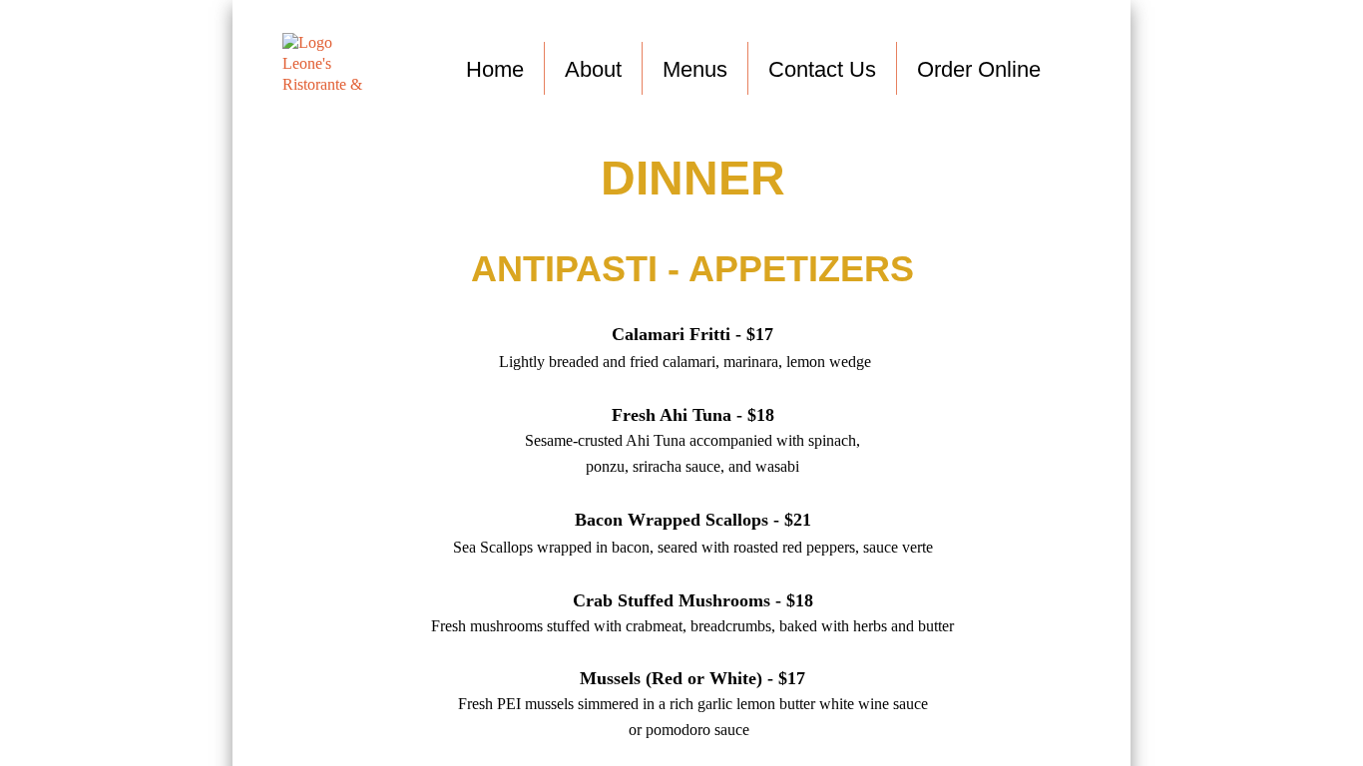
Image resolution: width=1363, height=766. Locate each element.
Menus (695, 69)
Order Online (979, 69)
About (593, 69)
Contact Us (822, 69)
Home (495, 69)
